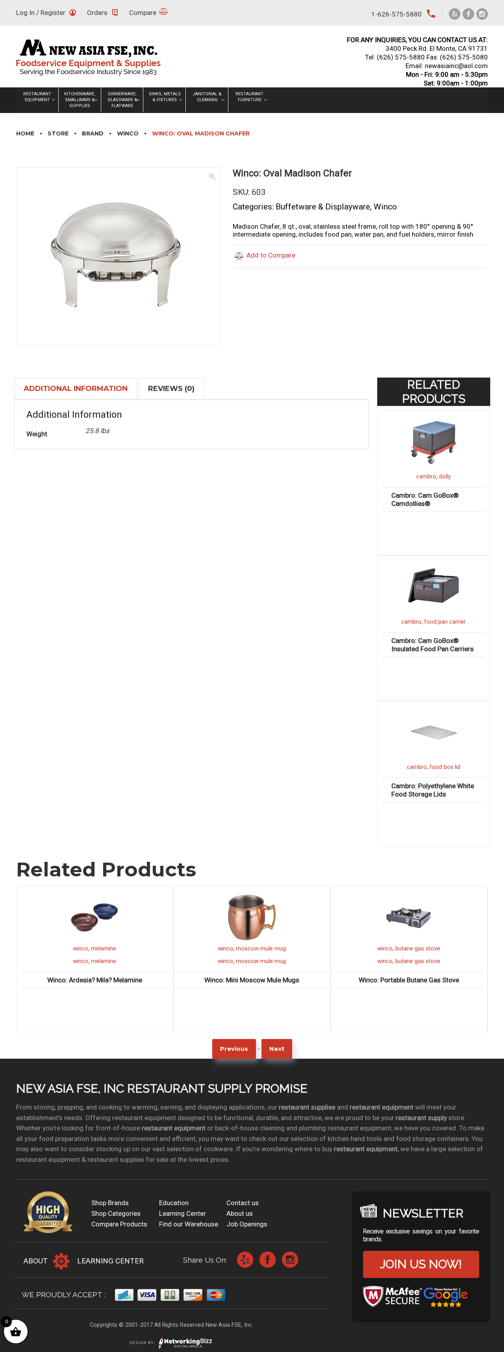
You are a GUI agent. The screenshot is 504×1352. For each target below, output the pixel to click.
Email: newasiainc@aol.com (447, 66)
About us (239, 1213)
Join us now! (421, 1264)
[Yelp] (454, 14)
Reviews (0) (171, 388)
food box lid (445, 766)
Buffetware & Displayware (323, 206)
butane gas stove (417, 948)
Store (58, 133)
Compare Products (119, 1224)
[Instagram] (482, 14)
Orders (97, 13)
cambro (426, 476)
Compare (142, 13)
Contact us (242, 1203)
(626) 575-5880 (401, 57)
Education (174, 1203)
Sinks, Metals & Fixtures (165, 96)
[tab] (75, 388)
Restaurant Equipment (37, 96)
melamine (103, 948)
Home (25, 133)
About (36, 1260)
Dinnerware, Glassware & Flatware (122, 99)
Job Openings (246, 1224)
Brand (93, 133)
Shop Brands (110, 1203)
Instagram (290, 1260)
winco (80, 948)
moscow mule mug (261, 948)
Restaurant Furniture (249, 96)
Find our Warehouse (188, 1224)
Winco (128, 133)
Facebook (267, 1260)
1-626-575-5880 (396, 14)
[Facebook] (468, 14)
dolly (445, 476)
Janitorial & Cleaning (207, 96)
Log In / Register (40, 13)
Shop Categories (116, 1213)
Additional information (76, 388)
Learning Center (182, 1213)
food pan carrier (445, 621)
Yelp (245, 1260)
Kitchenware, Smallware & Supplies (79, 99)
